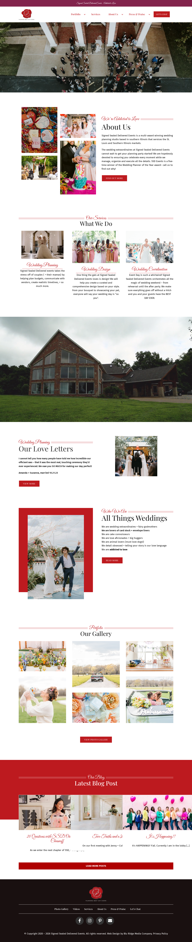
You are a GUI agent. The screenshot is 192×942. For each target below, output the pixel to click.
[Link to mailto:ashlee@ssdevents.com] (110, 921)
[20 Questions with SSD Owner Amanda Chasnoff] (57, 812)
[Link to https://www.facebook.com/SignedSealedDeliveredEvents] (79, 921)
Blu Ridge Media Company (138, 933)
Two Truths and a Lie (108, 836)
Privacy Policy (160, 933)
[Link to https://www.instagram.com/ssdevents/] (90, 921)
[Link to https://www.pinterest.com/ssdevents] (100, 921)
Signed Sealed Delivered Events (68, 933)
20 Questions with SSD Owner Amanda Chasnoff (57, 839)
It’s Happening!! (160, 836)
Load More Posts (96, 865)
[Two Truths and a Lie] (109, 812)
